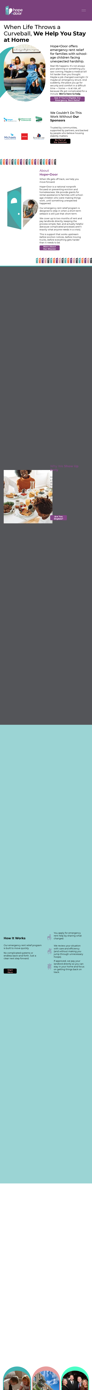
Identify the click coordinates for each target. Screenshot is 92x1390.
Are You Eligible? (58, 517)
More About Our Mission (49, 248)
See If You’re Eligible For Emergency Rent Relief (67, 99)
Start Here (10, 971)
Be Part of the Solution (60, 141)
